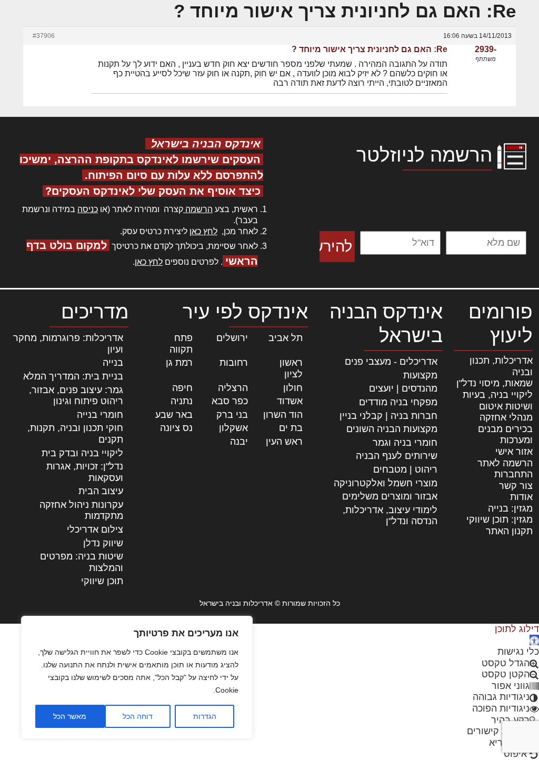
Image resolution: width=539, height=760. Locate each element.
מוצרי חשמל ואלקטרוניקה (385, 483)
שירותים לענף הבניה (396, 456)
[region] (137, 677)
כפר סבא (230, 401)
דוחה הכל (138, 716)
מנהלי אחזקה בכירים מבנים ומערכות (505, 428)
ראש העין (284, 441)
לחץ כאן (203, 231)
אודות (521, 497)
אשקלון (233, 428)
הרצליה (233, 388)
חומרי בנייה (100, 414)
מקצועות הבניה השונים (391, 429)
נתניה (182, 401)
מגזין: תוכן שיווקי (499, 519)
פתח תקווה (181, 344)
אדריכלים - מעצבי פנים (391, 361)
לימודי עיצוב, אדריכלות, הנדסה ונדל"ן (390, 516)
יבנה (239, 441)
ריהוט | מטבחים (405, 469)
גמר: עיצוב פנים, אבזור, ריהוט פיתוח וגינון (76, 396)
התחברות (513, 474)
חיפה (182, 388)
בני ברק (232, 414)
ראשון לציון (291, 368)
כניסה (87, 209)
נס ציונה (176, 428)
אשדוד (290, 401)
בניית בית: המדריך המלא (73, 376)
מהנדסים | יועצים (403, 388)
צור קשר (516, 486)
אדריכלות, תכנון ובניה (501, 366)
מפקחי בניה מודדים (398, 402)
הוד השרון (283, 414)
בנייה (113, 362)
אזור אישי (514, 451)
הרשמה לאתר (505, 463)
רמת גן (179, 362)
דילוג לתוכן (517, 629)
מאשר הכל (69, 716)
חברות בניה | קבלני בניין (388, 416)
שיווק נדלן (103, 543)
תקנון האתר (509, 531)
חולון (293, 388)
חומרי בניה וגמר (405, 442)
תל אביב (285, 338)
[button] (534, 640)
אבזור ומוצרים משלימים (389, 496)
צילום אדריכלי (95, 529)
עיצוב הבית (100, 491)
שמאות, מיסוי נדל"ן (494, 383)
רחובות (233, 362)
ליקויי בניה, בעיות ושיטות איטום (498, 400)
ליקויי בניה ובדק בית (82, 453)
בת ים (291, 428)
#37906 (44, 35)
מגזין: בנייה (510, 508)
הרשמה (198, 209)
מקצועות (420, 375)
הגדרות (204, 716)
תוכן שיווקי (102, 581)
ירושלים (232, 338)
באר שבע (174, 414)
